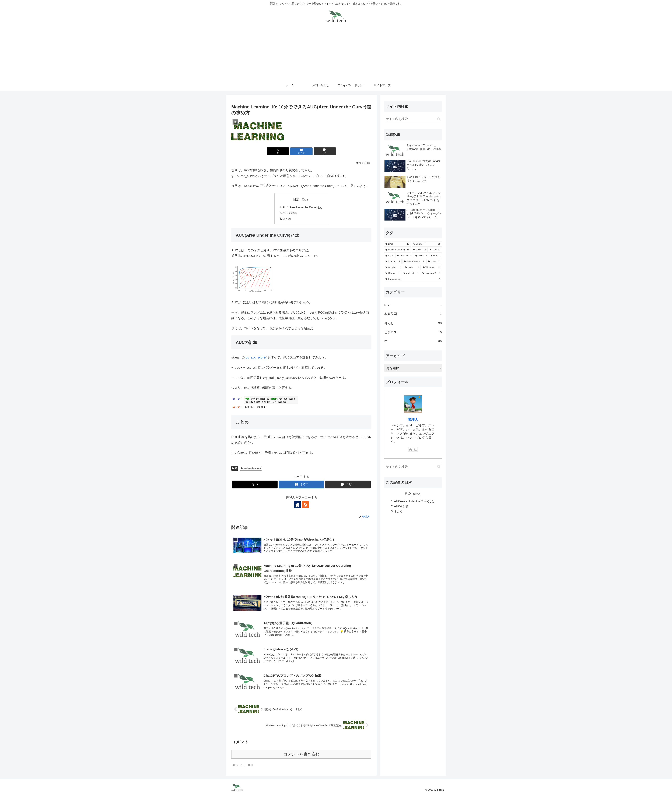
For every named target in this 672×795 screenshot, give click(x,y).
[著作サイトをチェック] (297, 504)
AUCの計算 (289, 212)
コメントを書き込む (301, 754)
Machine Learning (252, 468)
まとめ (286, 218)
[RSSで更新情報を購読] (305, 504)
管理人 (413, 419)
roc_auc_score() (256, 357)
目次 (296, 199)
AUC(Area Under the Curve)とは (302, 207)
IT (236, 468)
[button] (325, 151)
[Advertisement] (336, 53)
